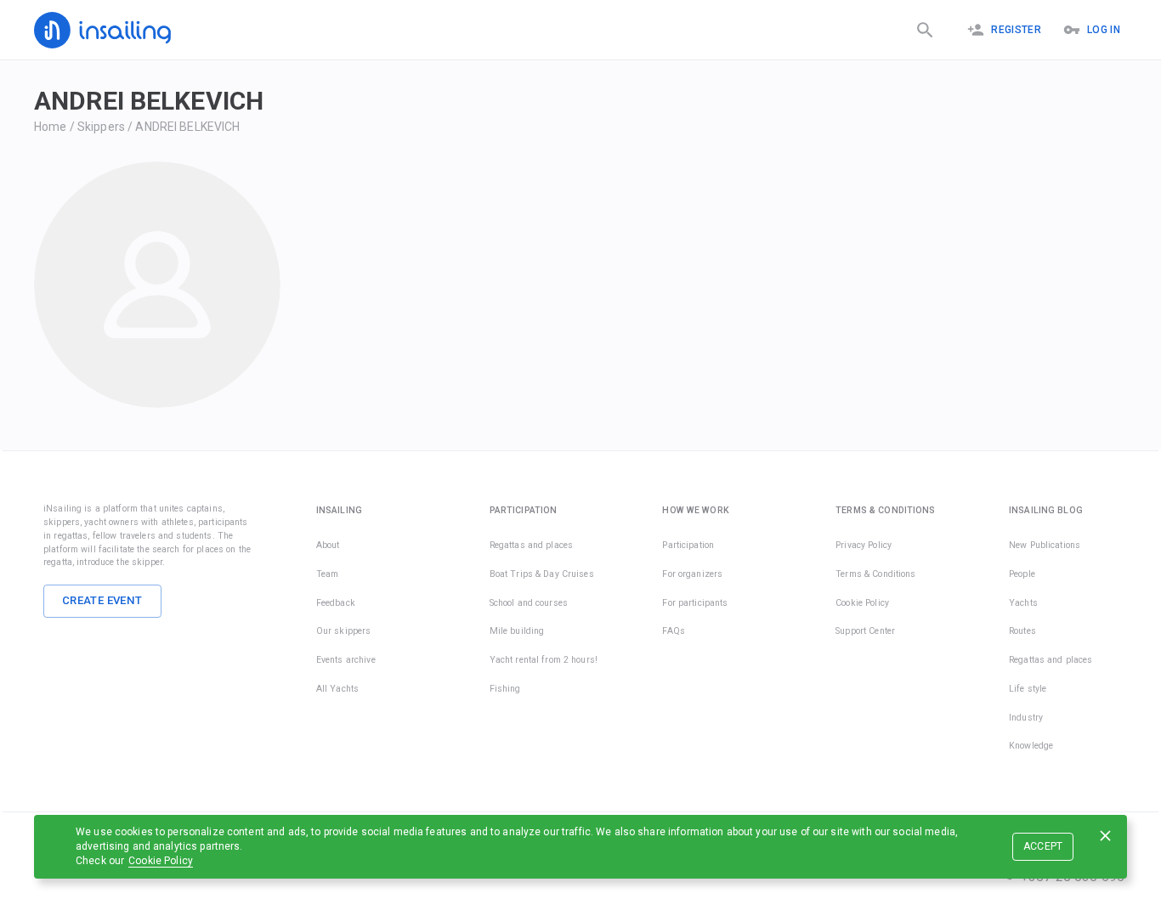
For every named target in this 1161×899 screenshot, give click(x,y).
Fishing (505, 688)
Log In (1103, 30)
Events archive (346, 659)
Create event (102, 600)
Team (327, 574)
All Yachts (337, 688)
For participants (695, 602)
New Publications (1044, 545)
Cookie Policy (160, 861)
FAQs (673, 630)
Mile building (517, 630)
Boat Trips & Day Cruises (542, 574)
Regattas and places (532, 545)
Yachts (1023, 602)
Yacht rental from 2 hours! (543, 659)
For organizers (692, 574)
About (328, 545)
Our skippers (343, 630)
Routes (1022, 630)
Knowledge (1031, 745)
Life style (1027, 688)
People (1022, 574)
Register (1016, 30)
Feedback (335, 602)
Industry (1026, 717)
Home (50, 126)
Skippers (101, 126)
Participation (688, 545)
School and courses (529, 602)
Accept (1043, 846)
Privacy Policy (863, 545)
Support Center (865, 630)
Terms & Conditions (875, 574)
